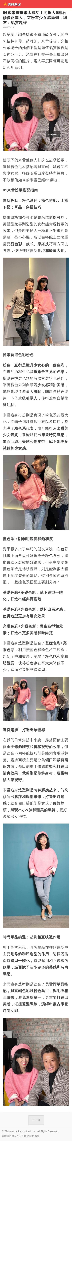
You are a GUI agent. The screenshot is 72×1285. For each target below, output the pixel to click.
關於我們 (6, 1136)
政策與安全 (17, 1136)
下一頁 (36, 1120)
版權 (37, 1136)
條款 (26, 1136)
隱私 (31, 1136)
